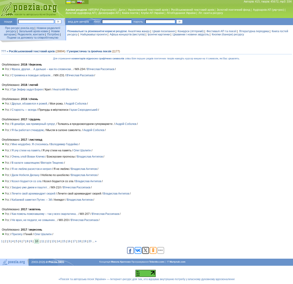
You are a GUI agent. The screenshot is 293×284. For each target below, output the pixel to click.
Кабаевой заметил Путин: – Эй (32, 199)
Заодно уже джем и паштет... (30, 187)
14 (58, 241)
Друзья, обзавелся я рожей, (30, 103)
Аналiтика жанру (139, 31)
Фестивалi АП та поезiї (221, 31)
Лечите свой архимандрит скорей (33, 193)
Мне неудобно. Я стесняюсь (30, 144)
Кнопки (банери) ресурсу (228, 34)
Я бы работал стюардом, (28, 130)
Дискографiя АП (108, 13)
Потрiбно (53, 34)
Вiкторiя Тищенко (52, 162)
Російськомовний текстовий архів (192, 9)
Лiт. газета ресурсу (210, 13)
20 (90, 241)
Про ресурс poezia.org (19, 28)
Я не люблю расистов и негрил (32, 169)
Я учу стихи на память (26, 150)
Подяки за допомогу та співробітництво (32, 37)
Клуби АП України (152, 13)
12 (47, 241)
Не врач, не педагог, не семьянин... (34, 220)
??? (3, 51)
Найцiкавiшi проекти (93, 34)
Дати (122, 9)
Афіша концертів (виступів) (127, 34)
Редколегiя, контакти (31, 34)
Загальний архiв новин (33, 31)
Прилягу (17, 234)
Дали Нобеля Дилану (25, 175)
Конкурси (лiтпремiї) (191, 31)
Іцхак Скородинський (84, 109)
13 (53, 241)
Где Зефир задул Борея (27, 89)
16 (69, 241)
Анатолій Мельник (65, 89)
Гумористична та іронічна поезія (89, 51)
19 (84, 241)
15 (63, 241)
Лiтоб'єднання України (181, 13)
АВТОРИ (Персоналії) (102, 9)
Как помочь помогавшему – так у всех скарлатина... (45, 214)
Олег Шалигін (82, 150)
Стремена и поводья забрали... (32, 75)
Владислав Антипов (90, 156)
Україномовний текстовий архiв (148, 9)
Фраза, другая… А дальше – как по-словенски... (42, 69)
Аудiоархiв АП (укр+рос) (268, 9)
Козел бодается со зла (26, 181)
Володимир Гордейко (64, 144)
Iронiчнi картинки (159, 34)
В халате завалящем (25, 162)
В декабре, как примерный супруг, (33, 124)
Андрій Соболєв (75, 103)
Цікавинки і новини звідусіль (191, 34)
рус (82, 1)
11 (42, 241)
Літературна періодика (254, 31)
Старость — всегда (24, 109)
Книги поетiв (130, 13)
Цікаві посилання (163, 31)
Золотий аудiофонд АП (80, 13)
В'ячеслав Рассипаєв (100, 69)
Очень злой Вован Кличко (28, 156)
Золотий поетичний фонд (233, 9)
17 (74, 241)
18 (79, 241)
